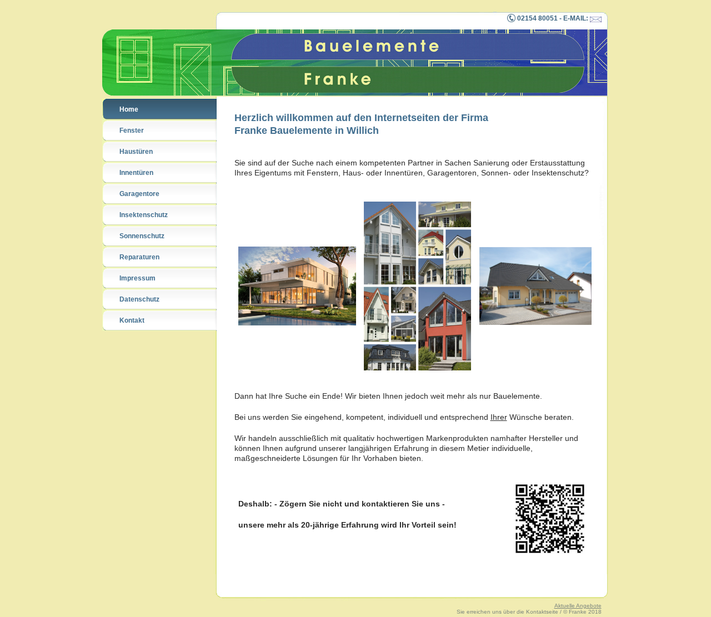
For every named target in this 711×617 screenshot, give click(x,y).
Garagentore (139, 194)
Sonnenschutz (141, 236)
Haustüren (136, 151)
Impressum (137, 278)
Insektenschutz (143, 215)
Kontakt (131, 320)
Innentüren (136, 173)
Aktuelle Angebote (578, 606)
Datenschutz (139, 299)
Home (128, 109)
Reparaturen (139, 257)
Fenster (131, 130)
